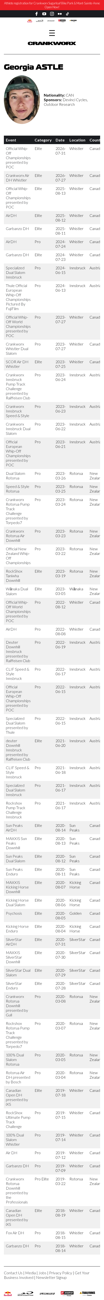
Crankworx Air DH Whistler (17, 177)
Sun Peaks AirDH (14, 827)
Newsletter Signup (51, 1277)
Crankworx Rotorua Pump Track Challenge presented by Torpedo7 (18, 511)
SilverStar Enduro (14, 985)
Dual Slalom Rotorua (15, 475)
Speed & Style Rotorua (17, 488)
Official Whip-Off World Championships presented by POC (18, 326)
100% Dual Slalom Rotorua (15, 1059)
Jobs (42, 1272)
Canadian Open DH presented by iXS (17, 1097)
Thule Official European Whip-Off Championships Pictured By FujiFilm (18, 297)
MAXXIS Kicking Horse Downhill (17, 887)
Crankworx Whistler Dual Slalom (17, 348)
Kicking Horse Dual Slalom (17, 902)
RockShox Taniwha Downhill (14, 576)
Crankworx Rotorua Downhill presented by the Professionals (17, 1190)
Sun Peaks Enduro (14, 871)
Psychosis (14, 913)
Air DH (11, 1152)
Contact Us (13, 1272)
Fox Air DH (15, 1232)
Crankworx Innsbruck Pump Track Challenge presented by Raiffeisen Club (18, 386)
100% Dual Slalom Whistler (15, 1139)
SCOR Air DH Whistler (17, 364)
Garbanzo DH (17, 228)
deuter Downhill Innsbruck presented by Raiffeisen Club (18, 749)
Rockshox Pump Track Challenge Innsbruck (15, 810)
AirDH (11, 215)
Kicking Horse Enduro (17, 928)
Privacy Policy (60, 1272)
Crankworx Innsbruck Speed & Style (17, 411)
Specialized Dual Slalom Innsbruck (15, 272)
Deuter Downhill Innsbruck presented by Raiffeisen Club (18, 651)
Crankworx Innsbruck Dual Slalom (18, 429)
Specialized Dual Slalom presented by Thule (17, 725)
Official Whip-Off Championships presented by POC (18, 157)
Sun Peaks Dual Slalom (15, 858)
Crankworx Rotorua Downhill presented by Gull (17, 1005)
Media (30, 1272)
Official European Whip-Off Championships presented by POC (18, 453)
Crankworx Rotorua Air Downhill (15, 536)
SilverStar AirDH (14, 941)
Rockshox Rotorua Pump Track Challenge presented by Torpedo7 (18, 1035)
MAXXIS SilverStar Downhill (14, 957)
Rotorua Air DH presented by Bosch (18, 1077)
